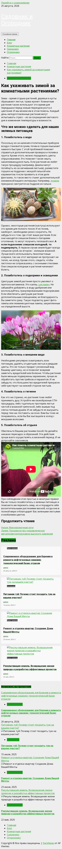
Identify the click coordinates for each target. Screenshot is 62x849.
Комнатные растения (18, 46)
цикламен (44, 284)
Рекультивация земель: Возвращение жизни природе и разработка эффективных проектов (28, 792)
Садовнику (13, 49)
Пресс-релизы (12, 548)
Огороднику (13, 52)
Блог (9, 42)
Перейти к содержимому (15, 2)
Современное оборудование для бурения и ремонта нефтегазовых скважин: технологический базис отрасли (31, 695)
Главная (11, 39)
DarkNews (48, 843)
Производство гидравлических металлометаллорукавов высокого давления (27, 532)
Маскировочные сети (17, 527)
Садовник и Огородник (17, 20)
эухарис (55, 180)
